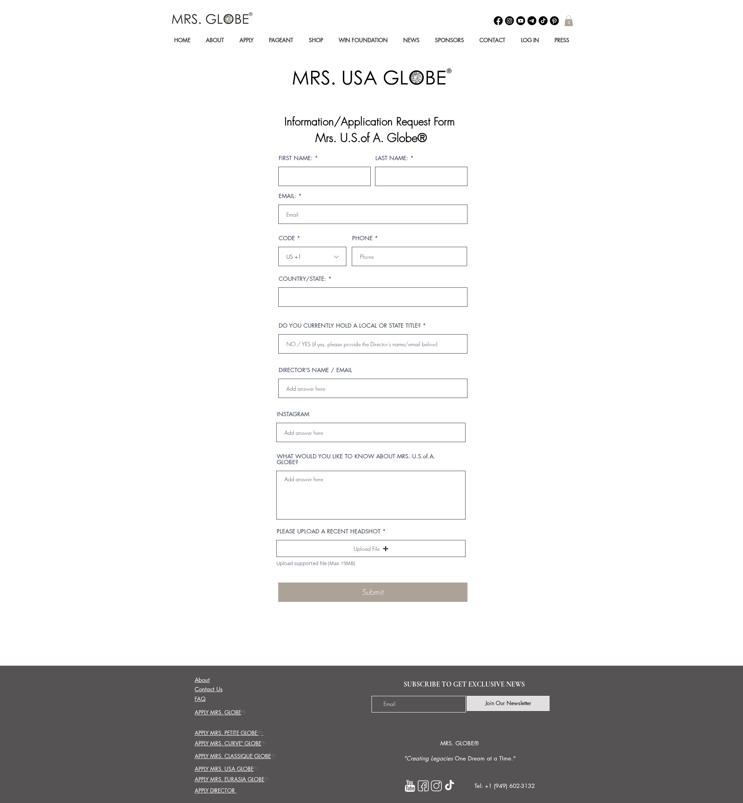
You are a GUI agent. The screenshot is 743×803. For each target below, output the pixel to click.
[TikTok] (543, 20)
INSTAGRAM (293, 414)
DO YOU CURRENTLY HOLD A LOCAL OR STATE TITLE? (350, 325)
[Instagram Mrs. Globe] (436, 786)
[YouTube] (520, 20)
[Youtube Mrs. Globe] (410, 786)
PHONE (362, 238)
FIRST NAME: (296, 158)
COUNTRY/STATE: (302, 279)
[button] (568, 20)
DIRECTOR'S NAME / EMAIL (315, 370)
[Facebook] (498, 20)
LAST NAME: (391, 158)
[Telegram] (531, 20)
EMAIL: (287, 196)
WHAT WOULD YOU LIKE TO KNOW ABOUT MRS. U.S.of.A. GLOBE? (356, 459)
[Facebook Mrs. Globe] (423, 786)
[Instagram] (509, 20)
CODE (287, 238)
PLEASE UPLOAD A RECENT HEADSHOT (328, 531)
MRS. (447, 743)
